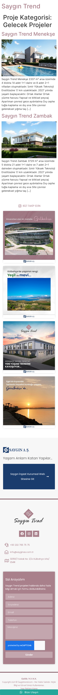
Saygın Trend (21, 6)
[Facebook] (22, 534)
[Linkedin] (36, 534)
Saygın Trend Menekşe (28, 34)
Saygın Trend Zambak (27, 116)
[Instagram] (29, 534)
